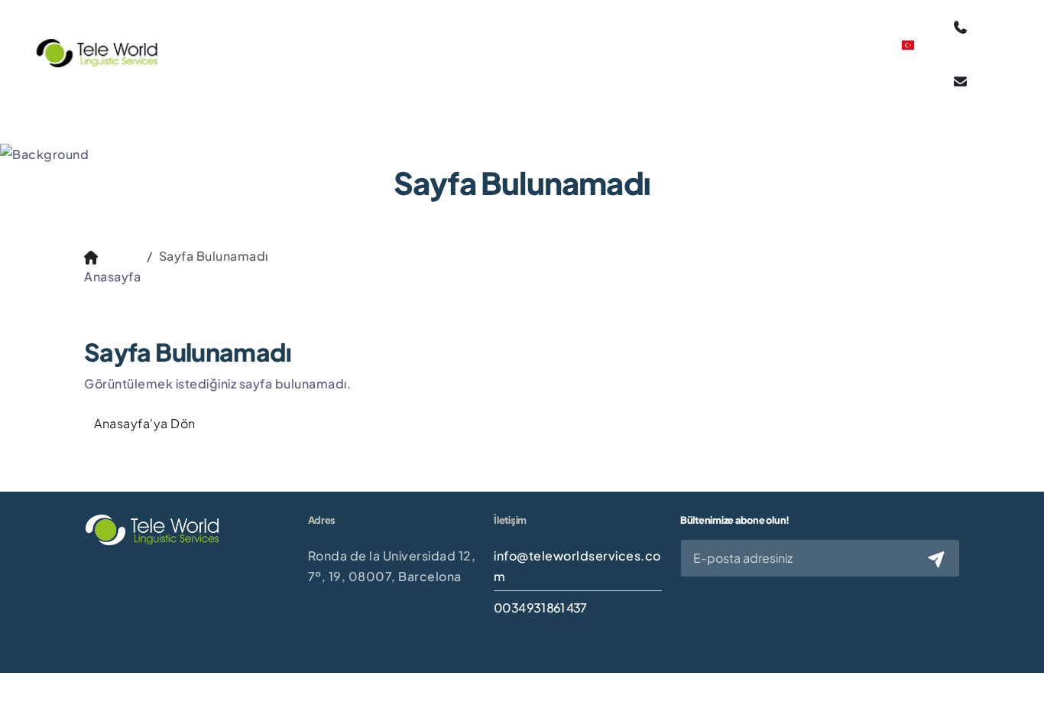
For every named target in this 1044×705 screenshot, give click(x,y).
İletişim (783, 43)
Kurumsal (302, 43)
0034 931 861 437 (540, 607)
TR (911, 60)
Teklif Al (850, 52)
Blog (725, 43)
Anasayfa (224, 43)
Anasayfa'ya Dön (145, 423)
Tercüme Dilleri (644, 52)
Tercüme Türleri (523, 52)
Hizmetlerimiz (404, 43)
